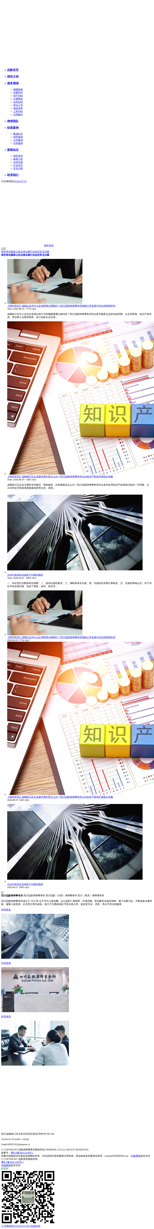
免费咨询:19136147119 (14, 1226)
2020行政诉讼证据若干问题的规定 (25, 575)
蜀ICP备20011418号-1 (22, 1152)
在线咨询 (34, 1226)
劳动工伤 (18, 105)
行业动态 (18, 165)
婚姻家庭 (18, 89)
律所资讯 (18, 156)
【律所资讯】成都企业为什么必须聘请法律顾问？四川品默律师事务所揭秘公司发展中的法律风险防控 (61, 306)
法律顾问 (18, 114)
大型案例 (18, 140)
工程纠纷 (18, 111)
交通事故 (18, 99)
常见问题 (18, 168)
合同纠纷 (18, 102)
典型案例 (18, 137)
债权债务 (18, 108)
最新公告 (18, 159)
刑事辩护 (18, 92)
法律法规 (18, 162)
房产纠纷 (18, 95)
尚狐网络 (135, 1156)
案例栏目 (18, 134)
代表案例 (18, 143)
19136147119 (19, 181)
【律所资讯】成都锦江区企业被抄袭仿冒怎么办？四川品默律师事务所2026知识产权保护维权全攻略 (60, 476)
